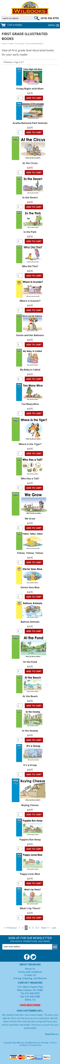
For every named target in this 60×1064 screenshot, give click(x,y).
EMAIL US (30, 999)
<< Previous (10, 927)
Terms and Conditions (30, 971)
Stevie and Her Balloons (30, 335)
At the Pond (30, 661)
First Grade (19, 43)
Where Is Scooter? (30, 300)
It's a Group (30, 765)
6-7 (37, 927)
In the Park (30, 231)
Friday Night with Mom (30, 88)
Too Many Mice (30, 404)
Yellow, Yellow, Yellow (30, 553)
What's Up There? (30, 908)
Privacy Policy (35, 1045)
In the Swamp (30, 730)
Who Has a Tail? (30, 478)
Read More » (52, 1034)
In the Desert (30, 197)
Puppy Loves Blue (30, 874)
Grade (10, 43)
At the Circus (30, 163)
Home (4, 43)
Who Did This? (30, 266)
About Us (30, 968)
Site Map (44, 1042)
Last (54, 927)
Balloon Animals (30, 621)
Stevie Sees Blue (30, 587)
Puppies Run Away (30, 839)
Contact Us (30, 975)
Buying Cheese (30, 805)
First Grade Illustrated (34, 43)
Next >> (45, 927)
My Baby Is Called (30, 369)
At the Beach (30, 696)
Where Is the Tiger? (30, 444)
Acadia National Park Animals (30, 123)
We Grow (30, 518)
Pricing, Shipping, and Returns (30, 978)
